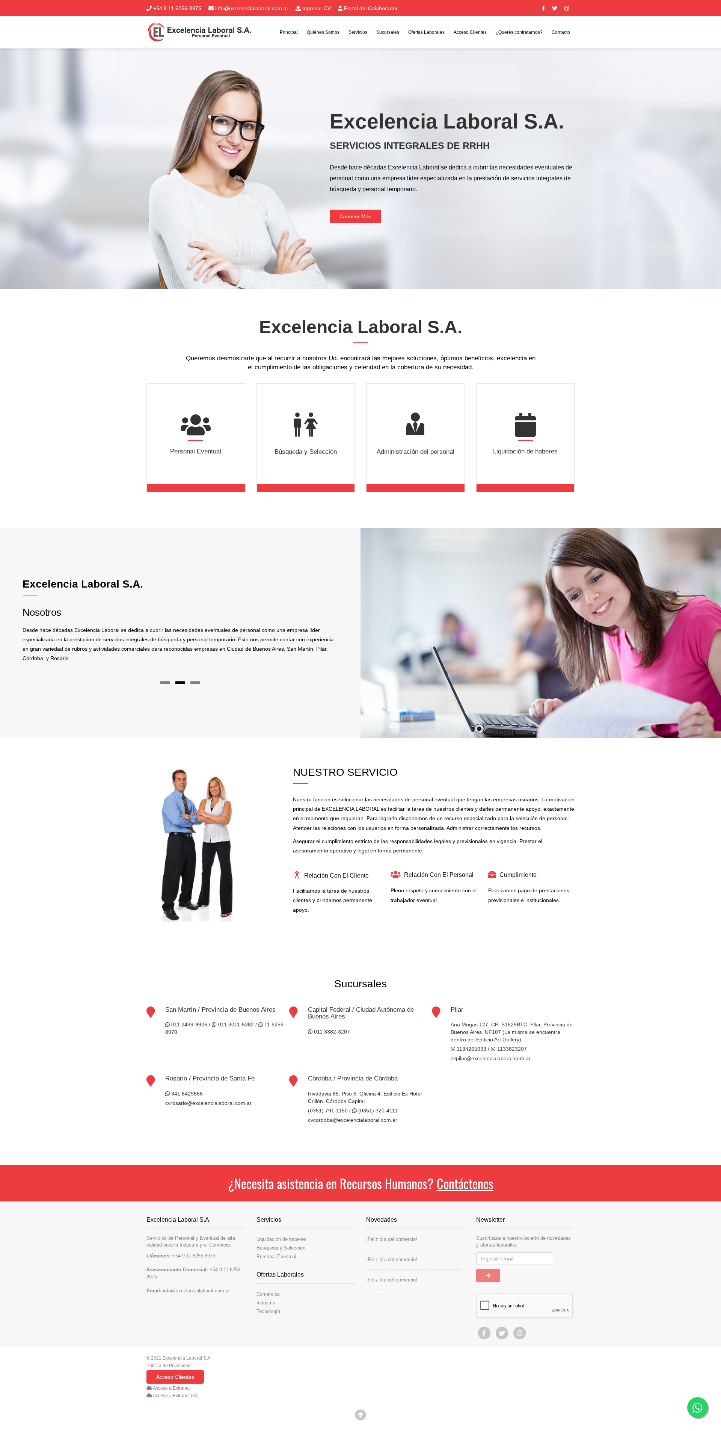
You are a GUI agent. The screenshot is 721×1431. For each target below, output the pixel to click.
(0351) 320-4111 (377, 1111)
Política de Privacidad (168, 1365)
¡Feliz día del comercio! (391, 1239)
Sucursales (387, 32)
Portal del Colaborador (370, 8)
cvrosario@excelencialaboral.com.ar (208, 1103)
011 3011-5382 (235, 1024)
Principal (289, 32)
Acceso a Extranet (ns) (175, 1395)
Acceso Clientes (470, 32)
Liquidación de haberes (281, 1239)
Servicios (357, 32)
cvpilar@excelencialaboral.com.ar (491, 1058)
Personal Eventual (276, 1256)
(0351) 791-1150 (328, 1111)
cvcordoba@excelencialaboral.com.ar (352, 1120)
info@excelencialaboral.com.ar (251, 8)
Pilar (457, 1009)
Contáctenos (465, 1183)
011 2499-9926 (188, 1024)
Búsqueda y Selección (280, 1248)
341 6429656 (186, 1094)
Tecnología (268, 1311)
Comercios (268, 1294)
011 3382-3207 (331, 1032)
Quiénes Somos (323, 32)
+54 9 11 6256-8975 (176, 8)
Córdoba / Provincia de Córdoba (353, 1078)
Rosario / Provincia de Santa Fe (210, 1078)
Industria (265, 1303)
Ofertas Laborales (426, 32)
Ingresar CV (316, 8)
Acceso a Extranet (171, 1388)
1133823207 (511, 1049)
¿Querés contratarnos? (519, 32)
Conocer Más (355, 216)
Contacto (561, 32)
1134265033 (470, 1049)
